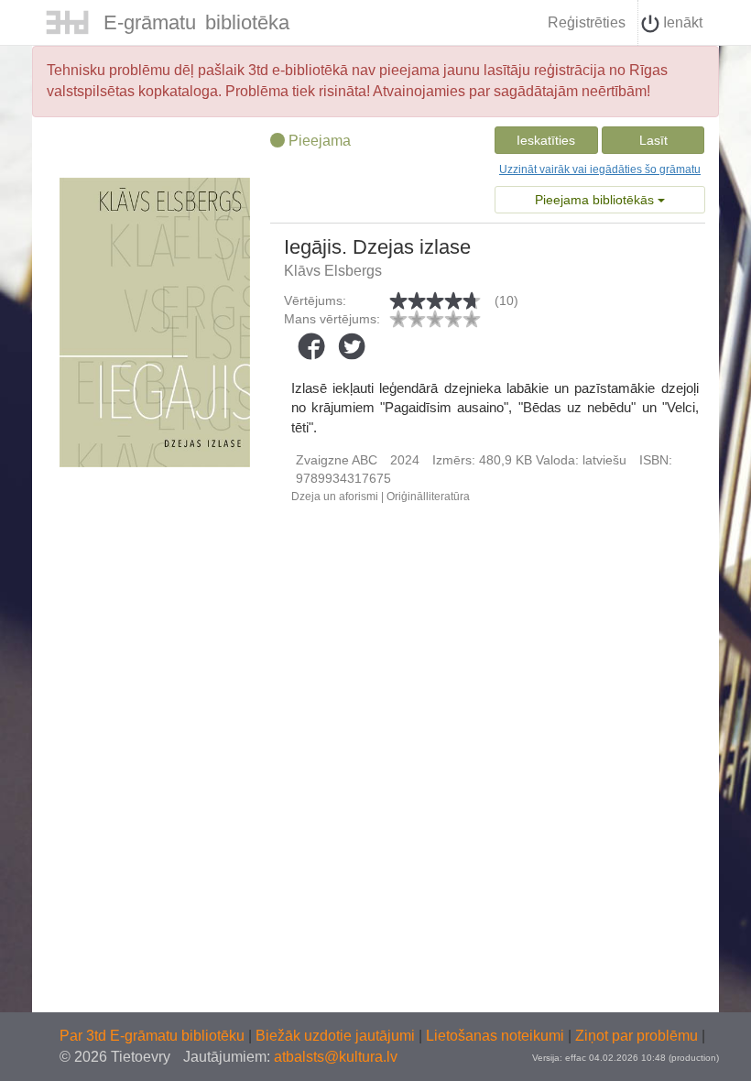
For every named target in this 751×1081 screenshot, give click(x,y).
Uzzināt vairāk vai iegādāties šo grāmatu (600, 169)
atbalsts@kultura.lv (335, 1057)
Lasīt (653, 140)
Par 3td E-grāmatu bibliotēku (154, 1035)
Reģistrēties (587, 22)
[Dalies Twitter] (351, 346)
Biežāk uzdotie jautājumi (337, 1035)
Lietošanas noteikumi (497, 1035)
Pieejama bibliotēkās (596, 199)
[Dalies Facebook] (311, 346)
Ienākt (680, 22)
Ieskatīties (546, 140)
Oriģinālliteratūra (428, 496)
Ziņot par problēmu (636, 1035)
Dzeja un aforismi (334, 496)
